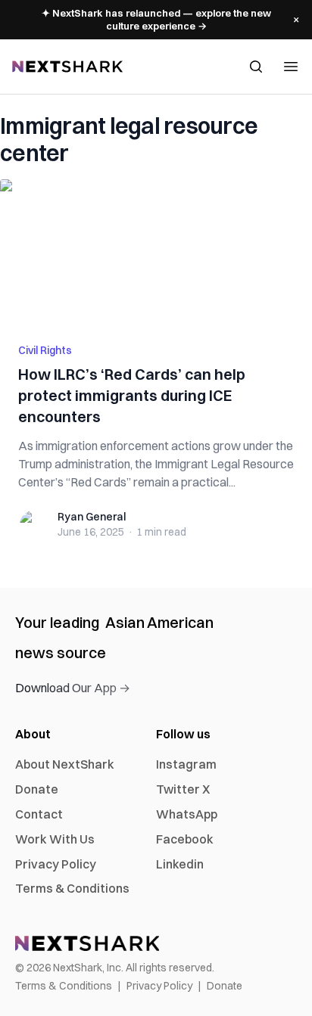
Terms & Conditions (72, 888)
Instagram (186, 764)
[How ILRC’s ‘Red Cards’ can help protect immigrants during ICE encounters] (156, 252)
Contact (39, 814)
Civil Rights (45, 350)
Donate (36, 789)
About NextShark (64, 764)
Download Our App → (72, 687)
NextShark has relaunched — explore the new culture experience (156, 19)
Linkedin (180, 864)
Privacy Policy (55, 864)
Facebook (185, 839)
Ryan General (92, 517)
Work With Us (55, 839)
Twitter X (183, 789)
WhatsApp (186, 814)
